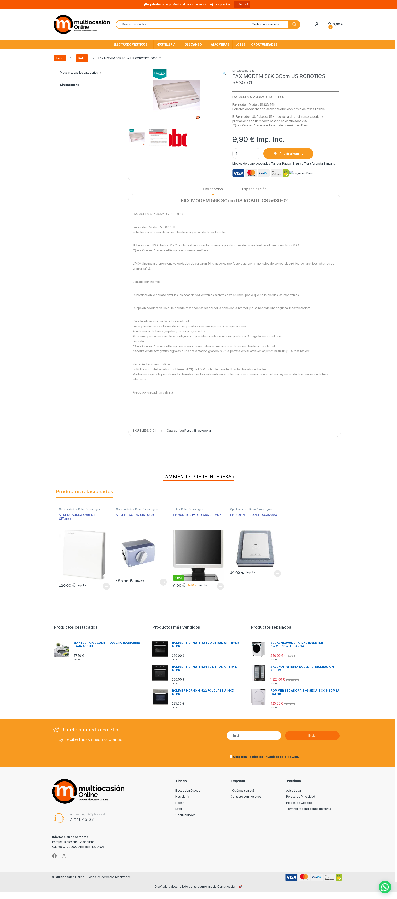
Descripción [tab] (213, 189)
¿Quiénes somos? (242, 790)
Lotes (240, 44)
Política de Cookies (299, 802)
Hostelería (166, 44)
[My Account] (316, 24)
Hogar (179, 802)
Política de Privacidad (263, 757)
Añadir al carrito (291, 153)
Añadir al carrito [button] (105, 586)
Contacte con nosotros (246, 796)
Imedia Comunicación (222, 886)
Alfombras (220, 44)
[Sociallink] (54, 855)
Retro (82, 58)
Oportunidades (264, 44)
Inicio (59, 58)
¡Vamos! (242, 4)
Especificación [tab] (254, 189)
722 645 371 (83, 819)
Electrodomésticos (130, 44)
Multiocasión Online (69, 877)
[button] (224, 73)
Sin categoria (69, 84)
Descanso (193, 44)
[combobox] (183, 24)
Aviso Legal (293, 790)
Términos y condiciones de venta (308, 808)
